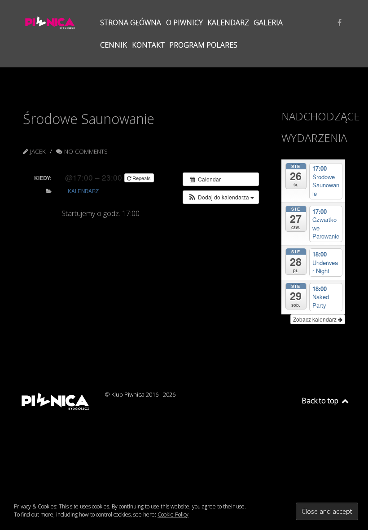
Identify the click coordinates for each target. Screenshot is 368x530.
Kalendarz (83, 190)
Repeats (141, 177)
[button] (220, 197)
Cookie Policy (173, 514)
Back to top (321, 401)
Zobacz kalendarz (315, 319)
